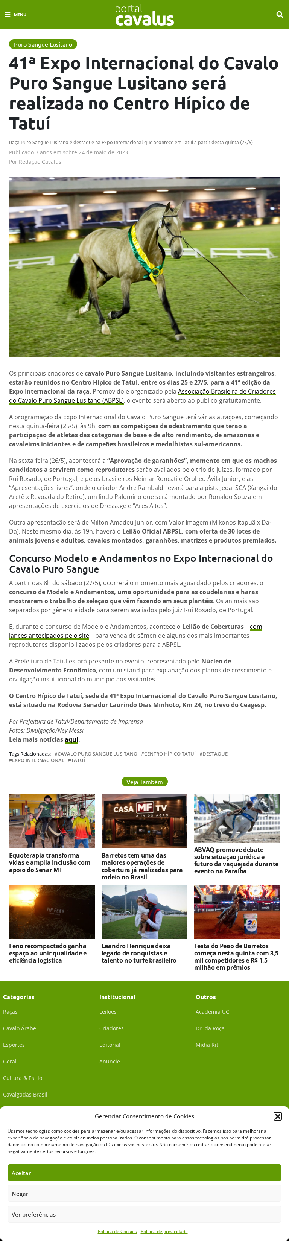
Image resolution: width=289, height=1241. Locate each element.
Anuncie (109, 1061)
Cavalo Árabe (19, 1028)
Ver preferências (34, 1214)
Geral (10, 1061)
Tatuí (78, 760)
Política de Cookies (117, 1231)
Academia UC (212, 1011)
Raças (10, 1011)
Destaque (215, 753)
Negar (20, 1193)
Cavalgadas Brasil (25, 1094)
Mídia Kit (207, 1044)
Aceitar (21, 1173)
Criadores (111, 1028)
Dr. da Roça (210, 1028)
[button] (277, 1116)
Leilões (108, 1011)
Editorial (109, 1044)
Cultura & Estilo (22, 1077)
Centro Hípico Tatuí (170, 753)
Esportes (14, 1044)
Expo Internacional (38, 760)
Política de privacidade (164, 1231)
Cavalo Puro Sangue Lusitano (97, 753)
